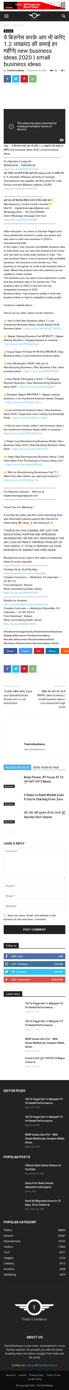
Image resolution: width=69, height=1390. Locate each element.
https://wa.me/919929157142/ (21, 169)
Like (61, 956)
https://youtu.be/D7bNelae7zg (21, 480)
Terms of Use (53, 1375)
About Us (10, 1375)
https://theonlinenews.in (34, 749)
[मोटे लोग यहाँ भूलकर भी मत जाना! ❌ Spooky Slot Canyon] (13, 817)
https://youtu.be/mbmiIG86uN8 (24, 464)
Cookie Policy (35, 1379)
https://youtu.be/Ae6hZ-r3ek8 (30, 417)
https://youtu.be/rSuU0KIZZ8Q (30, 448)
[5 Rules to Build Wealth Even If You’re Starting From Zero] (13, 799)
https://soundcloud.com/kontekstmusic (26, 604)
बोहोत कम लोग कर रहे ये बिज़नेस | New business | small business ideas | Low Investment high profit (51, 699)
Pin (39, 650)
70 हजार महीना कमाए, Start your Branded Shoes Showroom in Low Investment (18, 697)
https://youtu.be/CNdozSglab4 (37, 386)
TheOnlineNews (15, 70)
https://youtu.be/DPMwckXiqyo (21, 344)
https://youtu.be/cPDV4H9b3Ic (41, 371)
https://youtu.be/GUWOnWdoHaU (23, 433)
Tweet (25, 650)
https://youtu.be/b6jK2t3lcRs (20, 623)
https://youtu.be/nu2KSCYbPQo (42, 328)
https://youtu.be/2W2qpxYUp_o (24, 402)
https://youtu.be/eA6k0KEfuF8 (21, 592)
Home (7, 25)
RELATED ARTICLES (17, 767)
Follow (58, 964)
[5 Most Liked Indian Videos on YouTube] (13, 1170)
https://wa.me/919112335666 (21, 219)
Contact (22, 1375)
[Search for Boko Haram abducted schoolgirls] (13, 1187)
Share (10, 650)
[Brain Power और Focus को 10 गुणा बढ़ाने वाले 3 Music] (13, 781)
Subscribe (57, 979)
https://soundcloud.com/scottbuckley (25, 573)
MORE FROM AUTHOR (46, 767)
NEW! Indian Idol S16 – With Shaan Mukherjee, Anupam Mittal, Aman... (45, 1043)
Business (18, 25)
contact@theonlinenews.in (41, 1365)
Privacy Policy (36, 1375)
